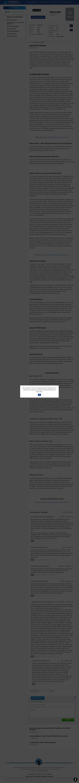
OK (39, 394)
